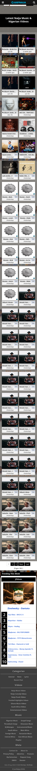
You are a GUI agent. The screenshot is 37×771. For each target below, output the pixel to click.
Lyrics (26, 677)
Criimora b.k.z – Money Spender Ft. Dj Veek (20, 650)
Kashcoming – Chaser (15, 662)
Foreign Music (10, 734)
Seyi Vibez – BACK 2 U (16, 615)
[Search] (34, 2)
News (19, 677)
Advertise (20, 754)
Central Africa (10, 737)
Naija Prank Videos (18, 697)
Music (19, 579)
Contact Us (13, 751)
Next (21, 564)
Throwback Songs (10, 724)
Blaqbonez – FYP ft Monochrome (20, 638)
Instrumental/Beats (24, 727)
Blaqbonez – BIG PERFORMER (18, 632)
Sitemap (23, 765)
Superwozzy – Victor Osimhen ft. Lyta (19, 656)
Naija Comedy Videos (18, 694)
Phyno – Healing (14, 626)
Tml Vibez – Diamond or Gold (18, 644)
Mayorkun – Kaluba (15, 620)
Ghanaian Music (27, 724)
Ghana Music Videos (18, 704)
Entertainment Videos (18, 710)
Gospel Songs (26, 721)
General (11, 677)
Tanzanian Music (25, 734)
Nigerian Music (12, 721)
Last (27, 564)
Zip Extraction (12, 757)
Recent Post (18, 680)
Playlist (18, 740)
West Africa (25, 730)
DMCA (14, 760)
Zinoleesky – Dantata (19, 608)
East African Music (25, 737)
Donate (22, 760)
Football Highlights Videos (18, 700)
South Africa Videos (18, 707)
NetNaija (30, 765)
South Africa (12, 730)
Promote (30, 754)
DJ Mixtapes (9, 727)
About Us (24, 751)
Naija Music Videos (18, 691)
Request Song (25, 757)
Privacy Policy (8, 754)
